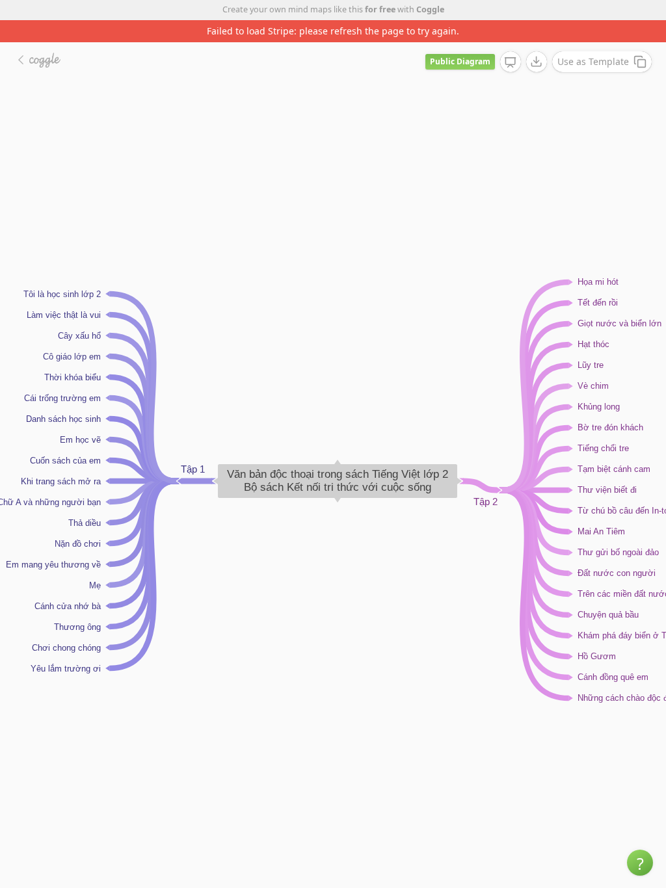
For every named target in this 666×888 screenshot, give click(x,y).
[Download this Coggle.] (536, 61)
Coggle (430, 9)
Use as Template (593, 61)
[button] (640, 863)
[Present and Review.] (510, 62)
